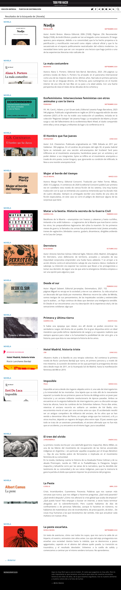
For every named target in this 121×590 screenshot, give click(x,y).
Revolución (48, 29)
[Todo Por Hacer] (60, 3)
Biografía (47, 67)
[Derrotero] (21, 255)
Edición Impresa (8, 9)
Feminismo (47, 104)
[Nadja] (21, 34)
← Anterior (10, 560)
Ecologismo (48, 249)
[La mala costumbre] (21, 73)
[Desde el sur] (21, 292)
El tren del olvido (54, 436)
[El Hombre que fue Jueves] (21, 145)
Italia (45, 384)
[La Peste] (21, 493)
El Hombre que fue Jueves (60, 136)
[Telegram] (99, 9)
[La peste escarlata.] (21, 536)
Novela (7, 22)
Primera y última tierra (58, 317)
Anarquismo (48, 139)
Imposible (49, 381)
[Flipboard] (102, 9)
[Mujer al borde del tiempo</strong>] (21, 183)
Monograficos (10, 572)
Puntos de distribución (30, 9)
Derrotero (49, 245)
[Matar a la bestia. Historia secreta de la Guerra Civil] (21, 220)
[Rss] (113, 9)
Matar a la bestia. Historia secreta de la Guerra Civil (77, 211)
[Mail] (110, 9)
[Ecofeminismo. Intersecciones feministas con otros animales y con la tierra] (21, 107)
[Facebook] (95, 9)
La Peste (48, 483)
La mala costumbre (55, 63)
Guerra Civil (48, 214)
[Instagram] (106, 9)
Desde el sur (51, 283)
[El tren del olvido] (21, 446)
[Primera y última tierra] (21, 327)
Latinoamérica (49, 440)
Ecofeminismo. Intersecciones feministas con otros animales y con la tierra (76, 99)
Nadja (49, 25)
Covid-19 (46, 486)
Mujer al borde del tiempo (60, 173)
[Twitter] (92, 9)
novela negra (49, 530)
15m (44, 352)
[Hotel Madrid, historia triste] (21, 359)
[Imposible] (21, 390)
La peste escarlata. (55, 527)
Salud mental (48, 176)
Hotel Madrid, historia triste (61, 349)
